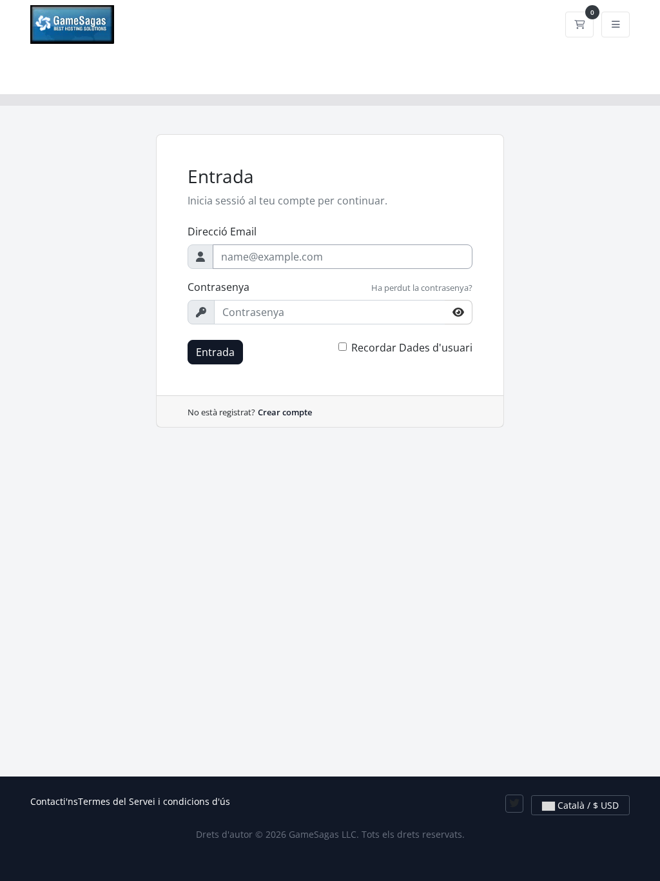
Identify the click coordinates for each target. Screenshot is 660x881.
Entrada (215, 352)
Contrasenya (218, 287)
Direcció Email (222, 231)
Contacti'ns (54, 801)
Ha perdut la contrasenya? (421, 287)
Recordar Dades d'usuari (411, 348)
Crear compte (285, 412)
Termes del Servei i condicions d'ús (154, 801)
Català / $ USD (587, 805)
